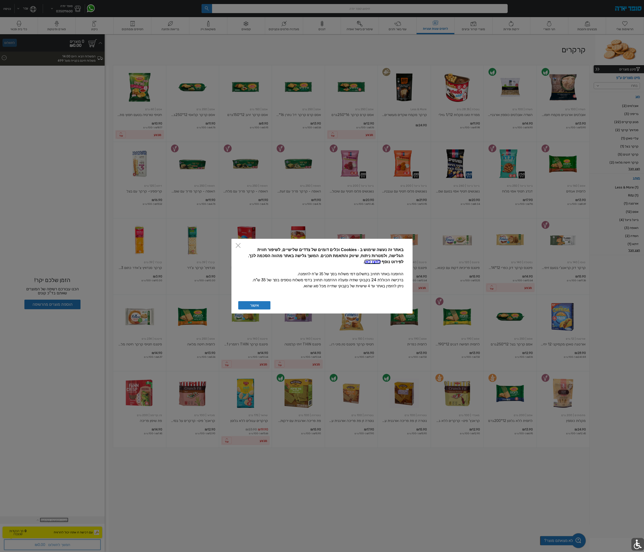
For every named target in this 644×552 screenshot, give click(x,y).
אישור (254, 305)
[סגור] (238, 246)
